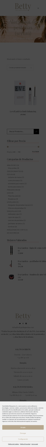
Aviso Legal (34, 444)
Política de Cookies (13, 444)
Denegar (23, 433)
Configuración (23, 439)
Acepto (23, 427)
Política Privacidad (25, 444)
